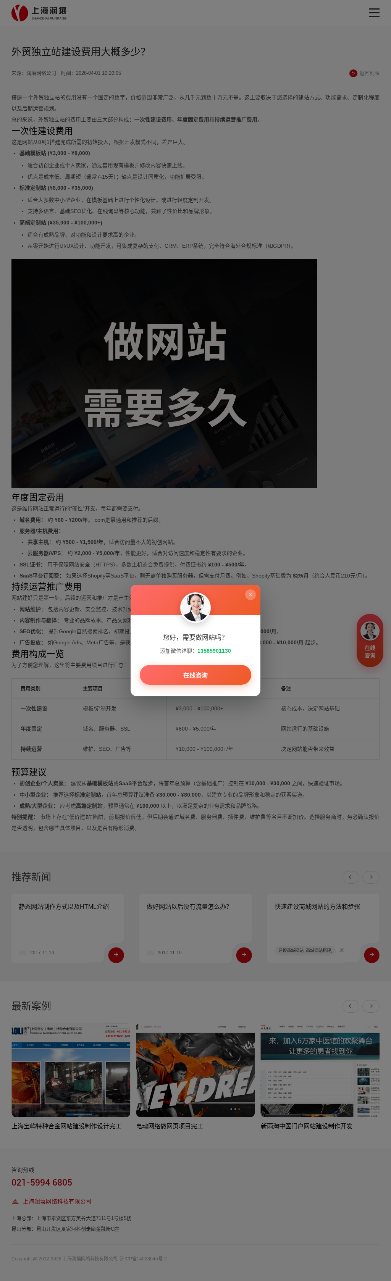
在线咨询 (195, 675)
